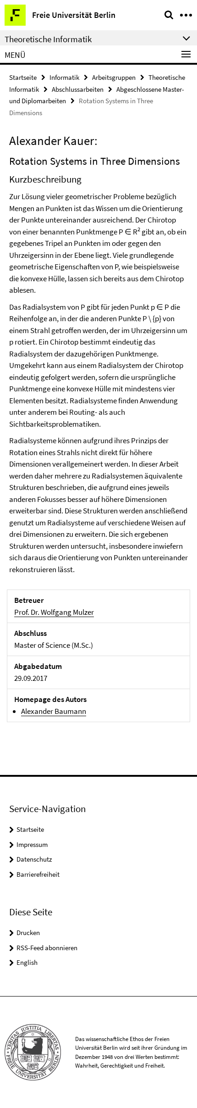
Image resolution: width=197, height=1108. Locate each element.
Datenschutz (34, 859)
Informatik (64, 77)
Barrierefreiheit (38, 874)
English (27, 962)
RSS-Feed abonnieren (46, 947)
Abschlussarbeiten (78, 89)
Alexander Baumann (53, 711)
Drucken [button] (28, 932)
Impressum (32, 844)
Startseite (23, 77)
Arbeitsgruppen (114, 77)
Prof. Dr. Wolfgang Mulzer (54, 612)
